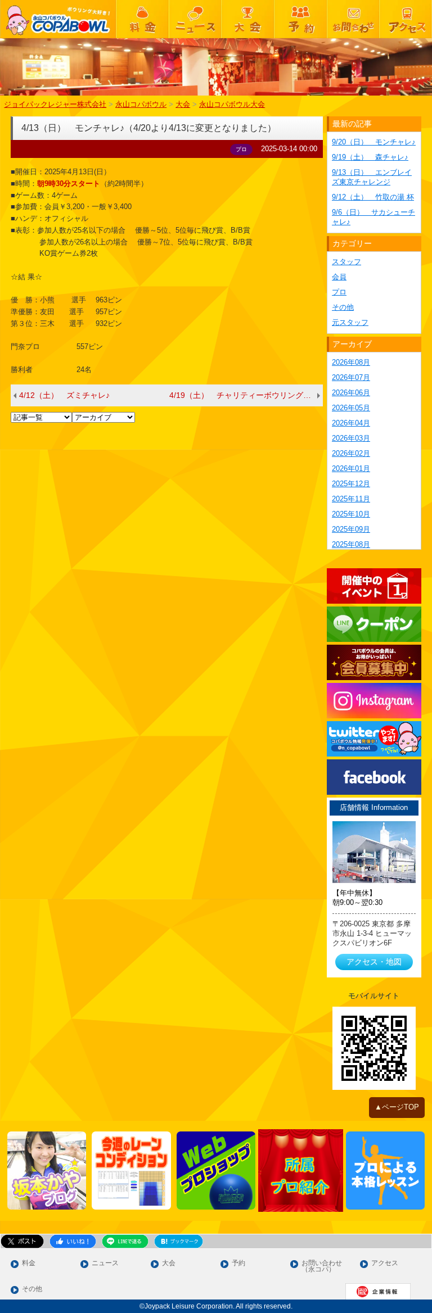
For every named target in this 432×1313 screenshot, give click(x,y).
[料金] (142, 19)
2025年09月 (351, 529)
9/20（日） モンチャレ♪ (374, 142)
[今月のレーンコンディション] (131, 1170)
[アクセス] (405, 19)
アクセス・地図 (374, 961)
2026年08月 (351, 362)
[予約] (300, 19)
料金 (28, 1263)
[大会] (247, 19)
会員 (339, 277)
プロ (339, 292)
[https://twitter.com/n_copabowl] (374, 739)
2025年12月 (351, 483)
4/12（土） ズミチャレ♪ (64, 395)
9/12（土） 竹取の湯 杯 (373, 197)
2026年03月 (351, 438)
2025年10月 (351, 514)
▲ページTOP (397, 1107)
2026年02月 (351, 453)
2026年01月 (351, 468)
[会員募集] (374, 662)
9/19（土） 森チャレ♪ (370, 157)
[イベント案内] (374, 586)
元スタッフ (350, 322)
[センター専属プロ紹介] (300, 1170)
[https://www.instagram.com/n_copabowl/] (374, 700)
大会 (169, 1263)
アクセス (384, 1263)
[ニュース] (195, 19)
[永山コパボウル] (58, 19)
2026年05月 (351, 408)
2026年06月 (351, 392)
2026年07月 (351, 377)
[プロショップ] (216, 1170)
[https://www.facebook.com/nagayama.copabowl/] (374, 777)
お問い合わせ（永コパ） (322, 1266)
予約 (238, 1263)
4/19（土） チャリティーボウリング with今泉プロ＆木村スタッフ (245, 395)
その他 (343, 307)
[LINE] (374, 624)
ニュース (105, 1263)
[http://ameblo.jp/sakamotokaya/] (46, 1170)
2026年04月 (351, 423)
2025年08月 (351, 544)
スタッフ (346, 261)
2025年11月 (351, 499)
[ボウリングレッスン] (385, 1170)
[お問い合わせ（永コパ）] (353, 19)
